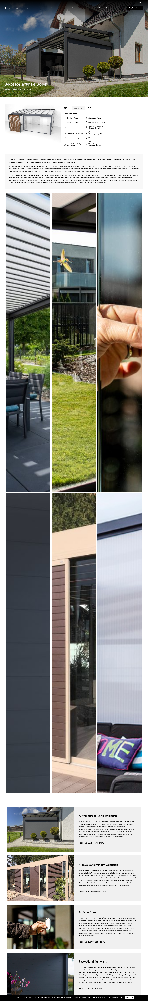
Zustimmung (129, 997)
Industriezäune (65, 8)
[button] (69, 796)
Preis (89, 107)
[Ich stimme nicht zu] (145, 998)
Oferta (14, 90)
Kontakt (101, 8)
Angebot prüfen (134, 8)
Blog (73, 8)
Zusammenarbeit (91, 8)
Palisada (8, 90)
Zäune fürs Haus (52, 8)
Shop (108, 8)
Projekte (80, 8)
